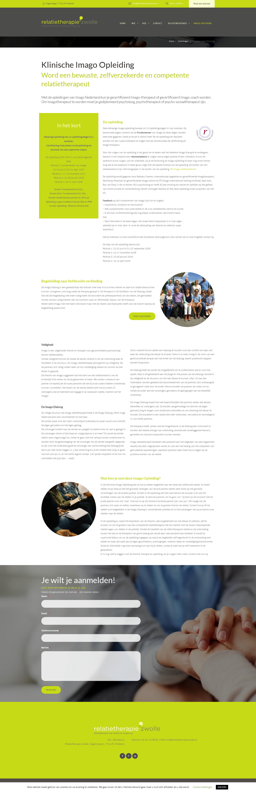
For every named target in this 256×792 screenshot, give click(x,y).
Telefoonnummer (50, 630)
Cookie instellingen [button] (202, 787)
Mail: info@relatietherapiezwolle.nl (179, 739)
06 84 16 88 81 (176, 3)
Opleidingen (183, 41)
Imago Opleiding (203, 23)
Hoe (144, 23)
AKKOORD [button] (222, 787)
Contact (157, 23)
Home (123, 23)
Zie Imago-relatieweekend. (183, 169)
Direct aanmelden (142, 316)
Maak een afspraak (201, 3)
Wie (133, 23)
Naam (45, 596)
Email (45, 613)
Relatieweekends (177, 23)
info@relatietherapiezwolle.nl (145, 3)
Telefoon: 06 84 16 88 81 (145, 739)
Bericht (45, 647)
